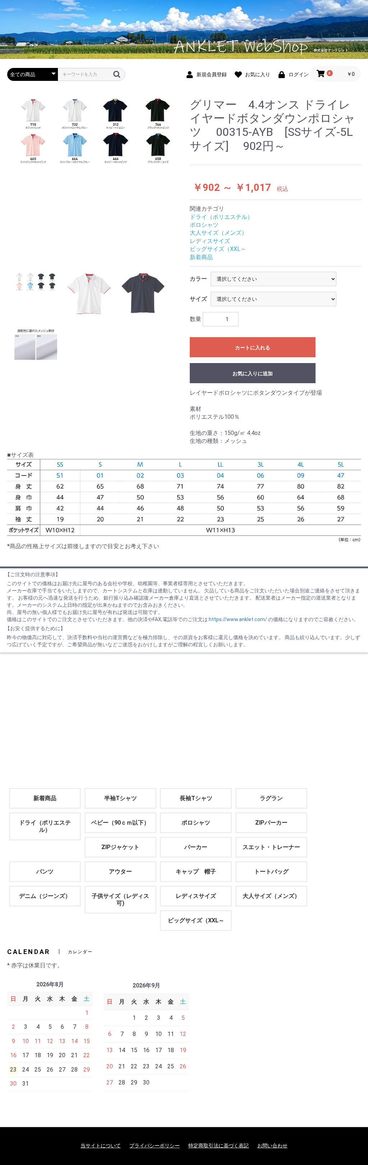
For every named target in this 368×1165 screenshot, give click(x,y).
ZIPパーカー (271, 822)
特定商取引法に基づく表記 (218, 1145)
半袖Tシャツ (120, 798)
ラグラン (271, 798)
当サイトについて (100, 1145)
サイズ (198, 298)
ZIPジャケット (120, 847)
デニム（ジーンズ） (45, 896)
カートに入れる (252, 347)
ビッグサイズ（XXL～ (218, 249)
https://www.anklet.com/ (238, 619)
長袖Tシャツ (196, 798)
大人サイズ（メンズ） (218, 232)
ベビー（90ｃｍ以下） (120, 822)
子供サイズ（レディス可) (120, 900)
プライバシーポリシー (154, 1145)
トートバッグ (271, 871)
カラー (198, 278)
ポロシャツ (204, 224)
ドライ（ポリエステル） (221, 217)
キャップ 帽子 (196, 871)
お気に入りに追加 (253, 373)
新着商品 (201, 257)
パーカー (195, 847)
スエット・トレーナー (271, 847)
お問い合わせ (272, 1145)
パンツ (45, 871)
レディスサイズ (210, 241)
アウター (120, 871)
